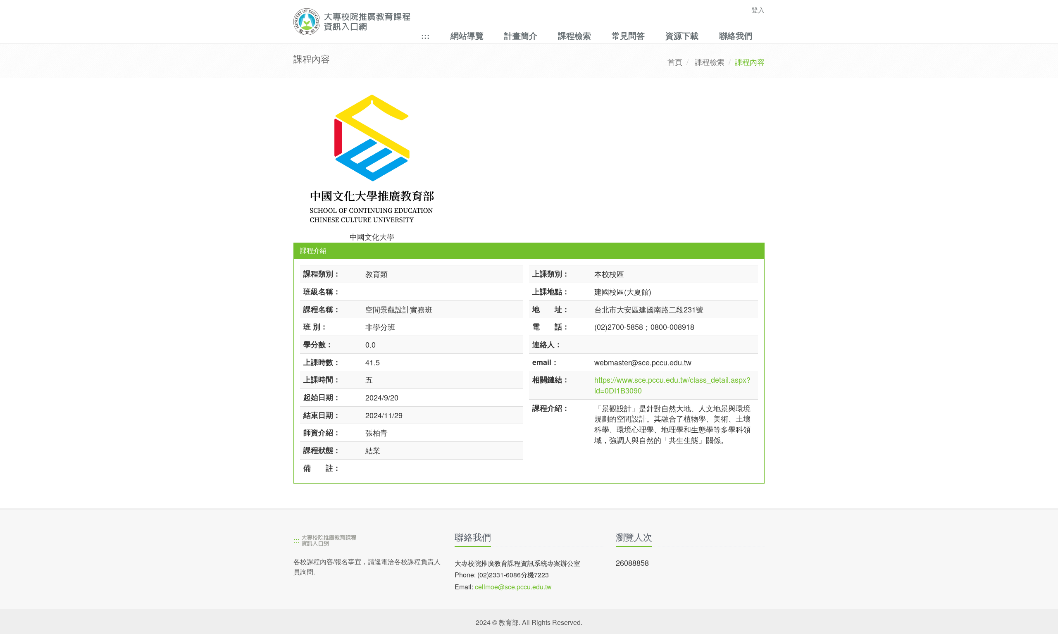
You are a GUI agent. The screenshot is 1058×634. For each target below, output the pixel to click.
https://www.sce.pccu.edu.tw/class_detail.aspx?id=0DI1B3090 (672, 385)
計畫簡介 (520, 35)
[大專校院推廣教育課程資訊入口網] (483, 21)
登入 (758, 9)
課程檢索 (574, 35)
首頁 (674, 61)
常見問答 (628, 35)
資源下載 (681, 35)
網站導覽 (467, 35)
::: (425, 35)
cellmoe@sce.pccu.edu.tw (513, 586)
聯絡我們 (735, 35)
